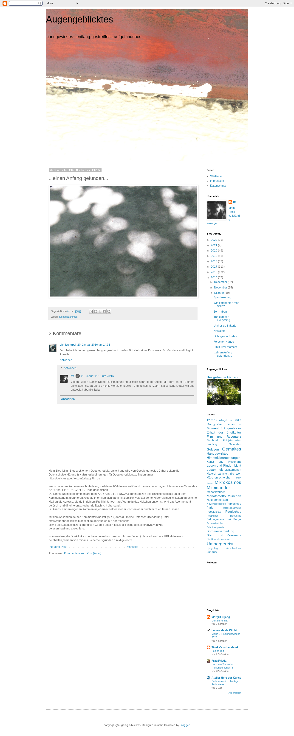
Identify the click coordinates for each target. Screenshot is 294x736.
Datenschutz (218, 185)
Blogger (184, 725)
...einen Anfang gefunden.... (223, 354)
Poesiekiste (214, 511)
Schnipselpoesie (215, 527)
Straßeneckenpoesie (218, 539)
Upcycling (212, 548)
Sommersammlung (220, 531)
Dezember (221, 282)
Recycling (235, 515)
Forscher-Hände (224, 341)
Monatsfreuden (216, 492)
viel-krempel (68, 344)
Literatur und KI (220, 620)
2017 (214, 266)
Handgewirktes (217, 453)
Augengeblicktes (79, 19)
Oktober (219, 292)
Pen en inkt (218, 650)
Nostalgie (220, 331)
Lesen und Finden (220, 465)
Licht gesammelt (68, 316)
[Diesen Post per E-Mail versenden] (91, 311)
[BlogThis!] (95, 311)
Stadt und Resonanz (224, 535)
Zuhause (212, 552)
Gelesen (213, 449)
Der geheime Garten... (223, 377)
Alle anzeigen (235, 693)
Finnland (212, 440)
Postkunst (212, 515)
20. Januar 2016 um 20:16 (97, 376)
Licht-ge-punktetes (225, 336)
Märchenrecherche (218, 477)
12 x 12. (212, 420)
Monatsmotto (216, 496)
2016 (214, 272)
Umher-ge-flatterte (225, 325)
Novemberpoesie (216, 503)
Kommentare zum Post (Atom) (82, 553)
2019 (214, 255)
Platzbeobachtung (231, 508)
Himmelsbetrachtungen (223, 457)
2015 (214, 277)
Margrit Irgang (221, 617)
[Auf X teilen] (100, 311)
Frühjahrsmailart (232, 440)
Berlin (237, 420)
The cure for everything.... (223, 318)
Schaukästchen (215, 523)
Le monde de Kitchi (224, 630)
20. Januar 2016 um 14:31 (93, 344)
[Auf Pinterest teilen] (108, 311)
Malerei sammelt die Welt (224, 473)
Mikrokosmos (228, 482)
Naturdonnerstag (217, 499)
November (221, 287)
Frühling (212, 444)
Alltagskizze (225, 420)
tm (72, 376)
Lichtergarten (233, 469)
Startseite (132, 547)
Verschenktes (233, 548)
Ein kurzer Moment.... (227, 347)
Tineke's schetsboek (225, 647)
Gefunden (235, 444)
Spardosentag (222, 297)
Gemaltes (231, 449)
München (234, 496)
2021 (214, 245)
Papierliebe (234, 503)
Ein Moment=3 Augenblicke (224, 426)
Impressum (217, 180)
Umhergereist (220, 543)
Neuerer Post (58, 547)
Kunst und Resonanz (224, 461)
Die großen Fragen (221, 424)
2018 (214, 261)
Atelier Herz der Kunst (226, 677)
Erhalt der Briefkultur (224, 432)
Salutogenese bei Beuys (224, 519)
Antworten (66, 360)
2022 (214, 239)
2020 (214, 250)
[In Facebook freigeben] (104, 311)
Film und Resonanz (224, 436)
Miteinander (218, 487)
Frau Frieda (219, 660)
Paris (210, 507)
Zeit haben (220, 311)
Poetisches (233, 511)
